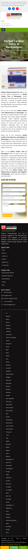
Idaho (7, 349)
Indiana (7, 356)
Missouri (8, 386)
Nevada (8, 395)
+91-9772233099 (5, 24)
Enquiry (24, 547)
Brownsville (9, 465)
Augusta (8, 450)
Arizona (8, 322)
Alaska (7, 319)
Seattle (7, 502)
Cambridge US (9, 468)
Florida (7, 340)
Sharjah (8, 529)
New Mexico (9, 404)
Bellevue (8, 456)
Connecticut (9, 334)
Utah (7, 438)
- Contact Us (4, 256)
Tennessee (8, 432)
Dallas (7, 474)
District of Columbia (11, 337)
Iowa (7, 359)
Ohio (7, 413)
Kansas (7, 362)
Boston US (8, 462)
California (8, 328)
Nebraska (8, 392)
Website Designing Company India (12, 544)
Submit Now (7, 215)
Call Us (5, 547)
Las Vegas (8, 487)
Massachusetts (9, 374)
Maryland (8, 371)
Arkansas (8, 325)
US (6, 313)
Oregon (8, 417)
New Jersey (9, 401)
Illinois (7, 353)
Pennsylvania (9, 420)
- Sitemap (3, 259)
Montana (8, 389)
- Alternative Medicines (7, 275)
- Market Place (4, 262)
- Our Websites (5, 265)
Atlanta (7, 447)
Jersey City (8, 484)
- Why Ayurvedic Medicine (7, 272)
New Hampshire (10, 398)
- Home (3, 250)
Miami (7, 493)
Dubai (7, 523)
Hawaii (7, 346)
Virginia (7, 441)
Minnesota (8, 380)
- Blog (2, 285)
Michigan (8, 377)
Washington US (10, 505)
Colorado (8, 331)
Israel (7, 511)
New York (8, 496)
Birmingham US (10, 459)
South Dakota (9, 429)
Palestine (8, 517)
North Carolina (9, 407)
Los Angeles (9, 490)
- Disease (3, 282)
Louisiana (8, 368)
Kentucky (8, 365)
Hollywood (8, 477)
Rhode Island (9, 423)
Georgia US (9, 343)
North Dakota (9, 410)
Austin (7, 453)
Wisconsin (8, 444)
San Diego (8, 499)
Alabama (8, 316)
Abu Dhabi (8, 526)
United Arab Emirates (11, 520)
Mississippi (8, 383)
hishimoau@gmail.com (7, 25)
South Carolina (9, 426)
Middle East (9, 508)
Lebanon (8, 514)
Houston (8, 480)
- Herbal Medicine (5, 279)
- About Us (4, 253)
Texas (7, 435)
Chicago (8, 471)
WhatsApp (14, 547)
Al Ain (7, 532)
